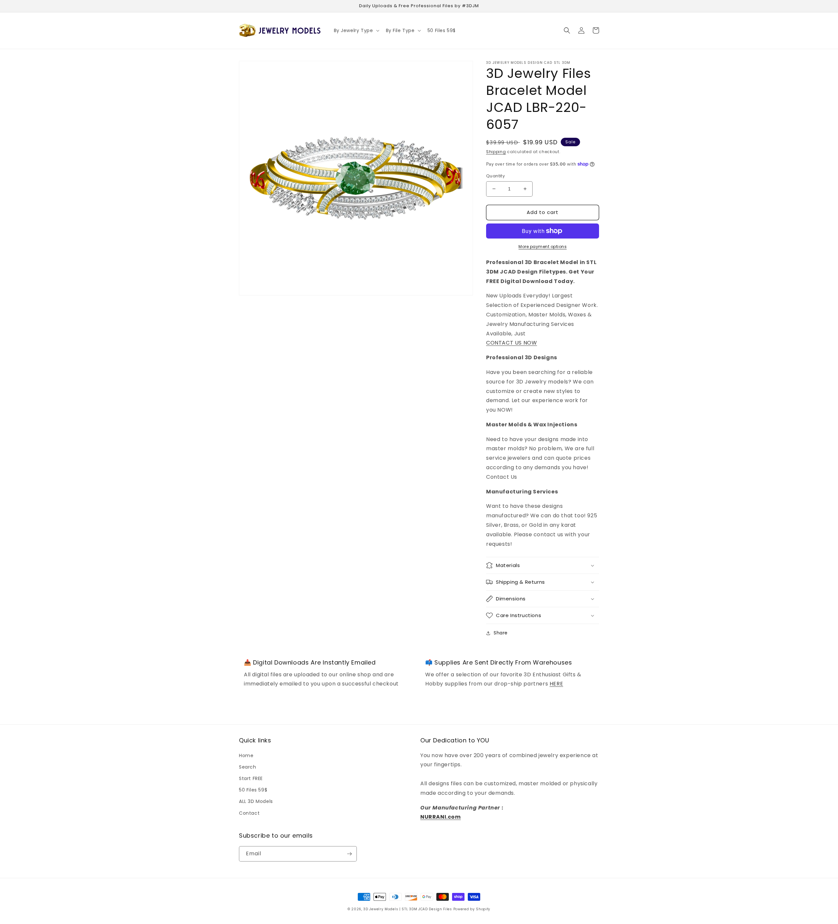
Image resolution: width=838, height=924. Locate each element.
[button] (356, 30)
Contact (249, 813)
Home (246, 755)
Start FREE (251, 778)
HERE (556, 683)
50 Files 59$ (253, 790)
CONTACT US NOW (511, 342)
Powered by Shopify (472, 909)
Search (247, 767)
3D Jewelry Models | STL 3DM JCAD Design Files (407, 909)
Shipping (496, 151)
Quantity (495, 176)
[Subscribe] (349, 854)
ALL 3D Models (256, 801)
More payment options (543, 246)
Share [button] (501, 633)
